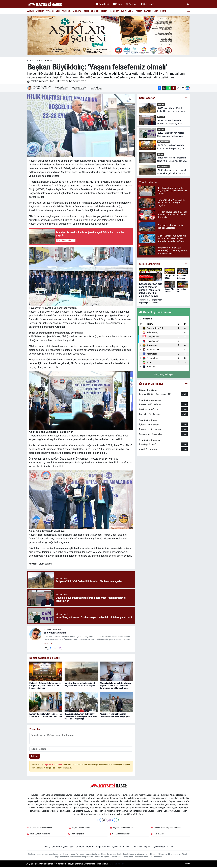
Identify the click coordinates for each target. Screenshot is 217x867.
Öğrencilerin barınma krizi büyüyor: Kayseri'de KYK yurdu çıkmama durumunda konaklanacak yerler (116, 685)
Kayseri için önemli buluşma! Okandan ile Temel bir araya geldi (115, 715)
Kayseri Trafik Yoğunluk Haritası (167, 828)
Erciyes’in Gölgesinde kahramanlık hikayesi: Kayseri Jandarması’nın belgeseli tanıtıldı (45, 685)
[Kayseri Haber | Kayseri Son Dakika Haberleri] (44, 4)
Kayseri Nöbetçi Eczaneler (41, 828)
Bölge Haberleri (91, 11)
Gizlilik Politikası (117, 863)
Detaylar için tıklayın (163, 374)
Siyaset (49, 11)
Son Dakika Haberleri (121, 834)
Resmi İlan (114, 11)
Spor (58, 11)
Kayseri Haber (45, 61)
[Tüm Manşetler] (186, 264)
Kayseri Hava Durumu (81, 828)
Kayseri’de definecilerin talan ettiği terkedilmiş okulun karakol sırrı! (171, 159)
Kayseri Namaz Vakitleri (123, 828)
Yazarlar (132, 4)
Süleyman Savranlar (55, 632)
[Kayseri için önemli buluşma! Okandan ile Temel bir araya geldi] (116, 702)
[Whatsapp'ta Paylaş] (168, 88)
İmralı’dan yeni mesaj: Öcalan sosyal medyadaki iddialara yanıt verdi (170, 135)
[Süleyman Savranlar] (35, 634)
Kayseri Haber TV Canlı (155, 11)
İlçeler (104, 11)
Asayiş (30, 11)
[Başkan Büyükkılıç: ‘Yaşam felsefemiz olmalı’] (81, 125)
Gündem (40, 11)
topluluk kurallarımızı (54, 765)
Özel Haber (148, 4)
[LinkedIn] (113, 820)
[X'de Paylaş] (164, 88)
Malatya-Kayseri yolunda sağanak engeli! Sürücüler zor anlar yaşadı (80, 684)
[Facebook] (50, 648)
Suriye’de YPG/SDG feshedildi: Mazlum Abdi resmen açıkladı (172, 110)
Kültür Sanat (127, 11)
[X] (104, 820)
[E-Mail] (46, 648)
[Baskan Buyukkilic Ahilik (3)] (81, 400)
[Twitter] (55, 648)
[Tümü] (186, 98)
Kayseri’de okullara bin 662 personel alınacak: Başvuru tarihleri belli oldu (45, 715)
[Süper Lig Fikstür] (186, 383)
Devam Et (47, 643)
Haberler (31, 61)
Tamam (187, 863)
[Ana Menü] (188, 11)
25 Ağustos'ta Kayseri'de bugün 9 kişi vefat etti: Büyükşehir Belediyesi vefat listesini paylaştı (81, 716)
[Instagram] (60, 648)
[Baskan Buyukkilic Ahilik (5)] (81, 276)
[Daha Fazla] (173, 88)
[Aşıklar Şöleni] (108, 35)
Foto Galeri (103, 4)
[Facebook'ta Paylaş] (159, 88)
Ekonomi (77, 11)
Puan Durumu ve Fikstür (40, 834)
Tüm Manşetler (77, 834)
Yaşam (138, 11)
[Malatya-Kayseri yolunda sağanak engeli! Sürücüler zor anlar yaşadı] (81, 671)
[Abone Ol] (187, 88)
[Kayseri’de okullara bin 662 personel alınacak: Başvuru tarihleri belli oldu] (45, 702)
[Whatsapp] (118, 820)
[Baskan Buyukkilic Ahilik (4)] (81, 499)
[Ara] (188, 4)
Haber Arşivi (159, 834)
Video (119, 4)
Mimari (160, 154)
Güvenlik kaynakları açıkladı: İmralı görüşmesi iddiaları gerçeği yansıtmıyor (170, 122)
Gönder (34, 756)
